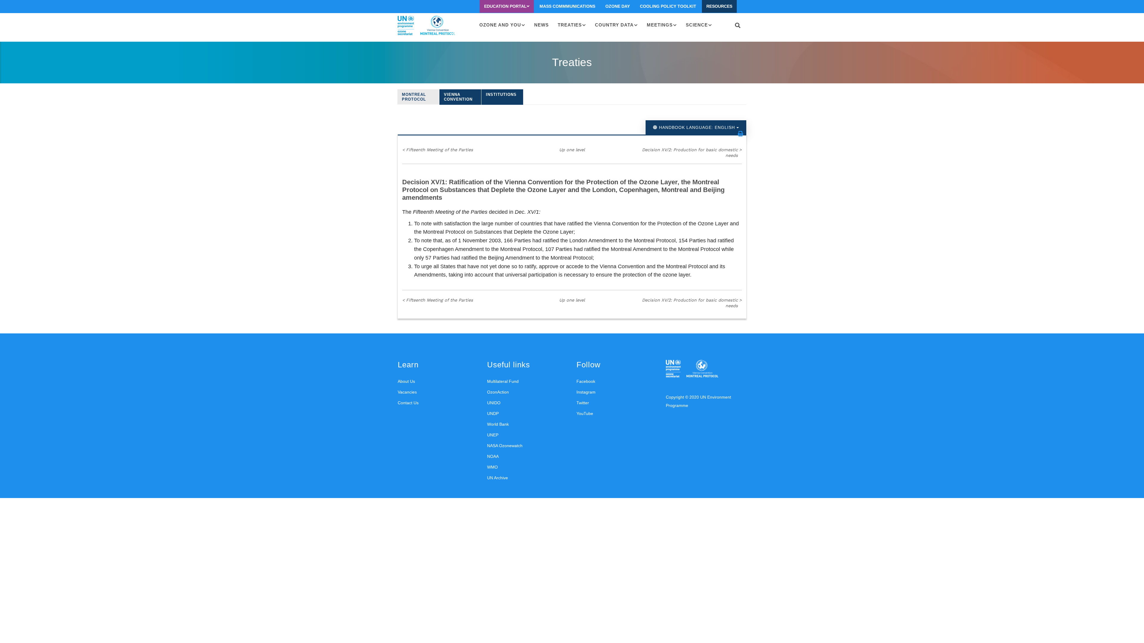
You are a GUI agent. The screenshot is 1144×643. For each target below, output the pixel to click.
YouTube (584, 413)
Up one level (572, 149)
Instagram (586, 392)
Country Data (614, 24)
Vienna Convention (458, 97)
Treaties (570, 24)
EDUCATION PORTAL (505, 6)
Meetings (660, 24)
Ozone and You (500, 24)
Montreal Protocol (414, 97)
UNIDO (493, 402)
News (541, 24)
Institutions (501, 94)
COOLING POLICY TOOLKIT (668, 6)
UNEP (492, 435)
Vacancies (407, 392)
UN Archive (497, 477)
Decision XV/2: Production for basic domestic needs (692, 152)
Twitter (582, 402)
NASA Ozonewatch (505, 445)
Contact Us (408, 402)
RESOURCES (719, 6)
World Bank (498, 424)
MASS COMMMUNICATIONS (567, 6)
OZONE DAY (617, 6)
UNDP (493, 413)
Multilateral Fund (503, 381)
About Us (406, 381)
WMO (492, 467)
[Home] (426, 25)
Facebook (585, 381)
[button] (740, 133)
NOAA (493, 456)
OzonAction (498, 392)
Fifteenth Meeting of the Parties (437, 149)
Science (697, 24)
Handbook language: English (697, 127)
